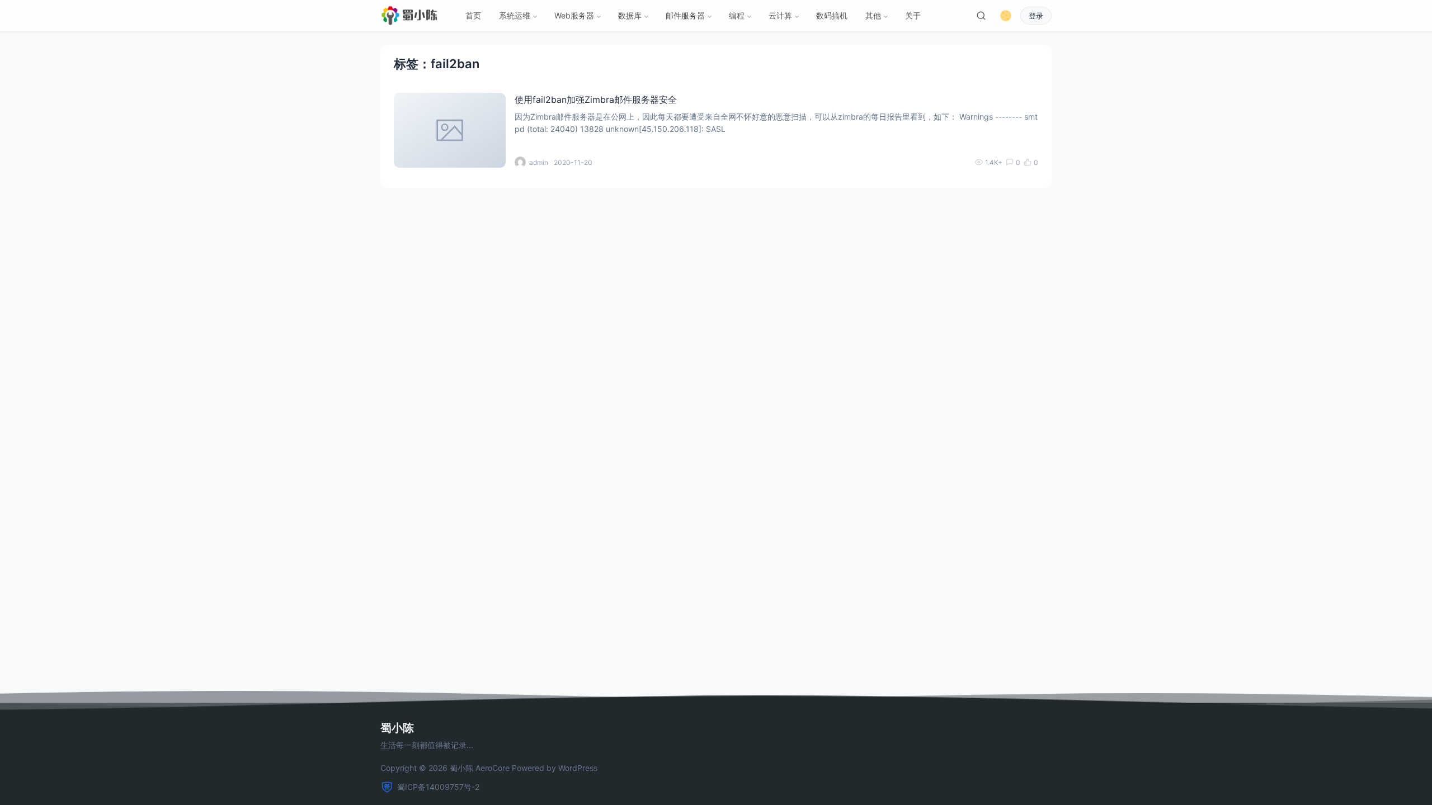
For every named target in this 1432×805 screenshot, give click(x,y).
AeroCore (492, 768)
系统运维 (514, 15)
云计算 (780, 15)
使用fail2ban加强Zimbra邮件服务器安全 (596, 99)
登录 (1036, 16)
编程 (737, 15)
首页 (473, 15)
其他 (873, 15)
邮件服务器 (685, 15)
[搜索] (981, 16)
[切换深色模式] (1006, 16)
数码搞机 (831, 15)
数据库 (630, 15)
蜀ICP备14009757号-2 (438, 787)
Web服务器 (574, 15)
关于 (913, 15)
